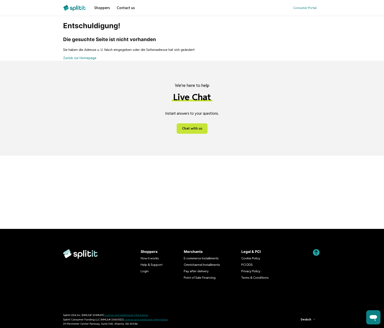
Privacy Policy (250, 271)
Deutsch (306, 319)
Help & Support (151, 265)
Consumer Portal (304, 8)
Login (145, 271)
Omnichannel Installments (202, 265)
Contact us (126, 8)
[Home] (74, 8)
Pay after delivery (196, 271)
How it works (150, 258)
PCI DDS (247, 265)
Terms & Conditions (255, 278)
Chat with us (192, 128)
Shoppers (102, 8)
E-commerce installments (201, 258)
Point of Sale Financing (200, 278)
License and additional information (126, 315)
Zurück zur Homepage (79, 58)
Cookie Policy (250, 258)
